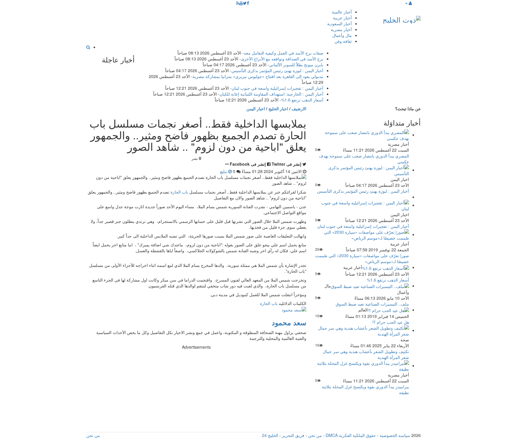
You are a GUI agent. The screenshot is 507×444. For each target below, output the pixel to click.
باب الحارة (179, 192)
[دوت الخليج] (402, 18)
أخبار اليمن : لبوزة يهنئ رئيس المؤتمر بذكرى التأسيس (277, 70)
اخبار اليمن (255, 108)
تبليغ (224, 171)
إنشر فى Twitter (286, 164)
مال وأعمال (342, 35)
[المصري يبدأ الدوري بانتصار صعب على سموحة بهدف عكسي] (362, 135)
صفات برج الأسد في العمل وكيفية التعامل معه (283, 53)
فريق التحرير (293, 435)
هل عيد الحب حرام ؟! (390, 322)
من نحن (315, 435)
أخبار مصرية (341, 29)
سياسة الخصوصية (395, 435)
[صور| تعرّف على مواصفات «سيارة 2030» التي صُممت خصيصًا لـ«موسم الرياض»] (362, 234)
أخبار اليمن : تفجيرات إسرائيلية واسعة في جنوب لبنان (277, 88)
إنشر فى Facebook (248, 164)
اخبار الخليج (278, 108)
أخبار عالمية (342, 12)
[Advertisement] (196, 391)
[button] (408, 3)
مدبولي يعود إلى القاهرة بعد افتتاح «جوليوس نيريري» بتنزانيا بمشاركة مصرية (257, 76)
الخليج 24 (270, 435)
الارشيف (299, 108)
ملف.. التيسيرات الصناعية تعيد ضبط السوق (372, 304)
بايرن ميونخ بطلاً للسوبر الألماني (296, 64)
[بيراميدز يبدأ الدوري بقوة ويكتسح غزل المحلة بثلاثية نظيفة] (362, 365)
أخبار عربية (342, 18)
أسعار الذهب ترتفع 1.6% (302, 100)
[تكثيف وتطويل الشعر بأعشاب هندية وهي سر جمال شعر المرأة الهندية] (362, 330)
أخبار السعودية (339, 23)
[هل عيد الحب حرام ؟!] (388, 310)
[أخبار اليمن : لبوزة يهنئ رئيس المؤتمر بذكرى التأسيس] (362, 170)
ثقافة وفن (343, 41)
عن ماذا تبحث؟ (408, 108)
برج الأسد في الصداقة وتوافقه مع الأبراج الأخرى (282, 59)
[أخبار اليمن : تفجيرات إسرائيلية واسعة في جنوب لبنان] (362, 205)
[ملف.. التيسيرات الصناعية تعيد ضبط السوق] (370, 286)
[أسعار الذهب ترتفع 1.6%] (385, 267)
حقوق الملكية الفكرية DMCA (351, 435)
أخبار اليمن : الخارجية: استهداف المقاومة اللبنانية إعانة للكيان (271, 94)
